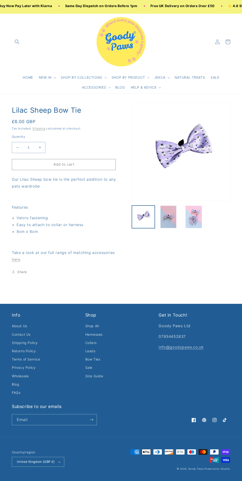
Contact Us (21, 334)
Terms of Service (26, 359)
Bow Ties (92, 359)
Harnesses (94, 334)
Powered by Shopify (217, 468)
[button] (47, 77)
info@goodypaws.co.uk (181, 347)
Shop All (92, 326)
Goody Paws (196, 468)
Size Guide (94, 376)
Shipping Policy (25, 343)
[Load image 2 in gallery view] (168, 217)
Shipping (38, 128)
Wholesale (20, 376)
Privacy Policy (23, 367)
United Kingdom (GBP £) (36, 462)
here (16, 259)
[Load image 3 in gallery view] (193, 217)
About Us (19, 326)
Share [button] (22, 272)
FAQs (16, 393)
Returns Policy (24, 351)
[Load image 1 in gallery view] (143, 217)
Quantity (18, 136)
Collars (91, 343)
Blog (15, 384)
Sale (88, 367)
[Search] (17, 42)
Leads (90, 351)
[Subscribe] (91, 419)
